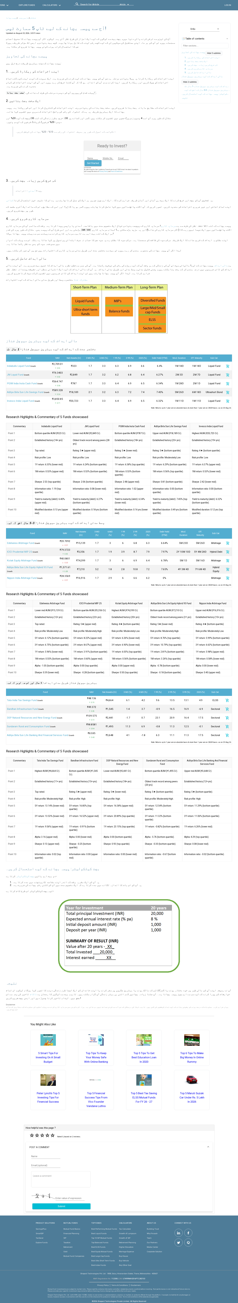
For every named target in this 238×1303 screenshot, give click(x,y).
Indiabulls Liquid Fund (18, 366)
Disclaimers (136, 1285)
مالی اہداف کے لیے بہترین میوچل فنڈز (202, 76)
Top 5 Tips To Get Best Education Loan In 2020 (144, 1057)
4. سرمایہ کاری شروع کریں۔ (199, 68)
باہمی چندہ (23, 18)
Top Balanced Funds (99, 1242)
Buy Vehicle (124, 1260)
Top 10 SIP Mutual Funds (101, 1238)
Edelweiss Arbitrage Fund (20, 543)
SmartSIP (40, 1233)
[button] (119, 1147)
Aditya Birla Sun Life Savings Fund (25, 392)
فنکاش (33, 18)
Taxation (66, 1242)
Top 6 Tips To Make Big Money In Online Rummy (192, 1057)
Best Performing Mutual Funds (104, 1229)
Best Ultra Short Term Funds (103, 1260)
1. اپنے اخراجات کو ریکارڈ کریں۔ (202, 57)
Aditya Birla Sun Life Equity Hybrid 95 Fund (30, 567)
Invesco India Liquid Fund (20, 400)
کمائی (10, 200)
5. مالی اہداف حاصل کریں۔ (198, 72)
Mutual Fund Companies (73, 1256)
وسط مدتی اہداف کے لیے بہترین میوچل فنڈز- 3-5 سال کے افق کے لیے (207, 90)
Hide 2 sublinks (190, 82)
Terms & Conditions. (117, 171)
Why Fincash (152, 1233)
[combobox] (94, 5)
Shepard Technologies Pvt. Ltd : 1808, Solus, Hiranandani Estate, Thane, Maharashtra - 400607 (119, 1273)
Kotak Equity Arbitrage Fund (22, 560)
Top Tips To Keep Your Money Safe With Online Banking (96, 1057)
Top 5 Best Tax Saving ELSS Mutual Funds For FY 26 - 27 (144, 1097)
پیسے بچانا (11, 18)
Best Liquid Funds (99, 1233)
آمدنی (32, 190)
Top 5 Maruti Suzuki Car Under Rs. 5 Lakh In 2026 (192, 1097)
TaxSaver (39, 1238)
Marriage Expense (126, 1251)
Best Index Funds (98, 1265)
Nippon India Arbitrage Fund (22, 578)
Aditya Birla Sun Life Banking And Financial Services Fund (37, 735)
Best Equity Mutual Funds (102, 1251)
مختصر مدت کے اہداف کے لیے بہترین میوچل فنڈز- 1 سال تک (207, 86)
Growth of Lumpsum (127, 1233)
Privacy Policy (103, 171)
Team (149, 1238)
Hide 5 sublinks (214, 53)
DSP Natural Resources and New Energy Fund (31, 717)
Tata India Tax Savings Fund (22, 700)
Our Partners (152, 1242)
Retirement (67, 1247)
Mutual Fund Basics (71, 1229)
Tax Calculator (125, 1229)
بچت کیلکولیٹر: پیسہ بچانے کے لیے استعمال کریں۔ (205, 94)
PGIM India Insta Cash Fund (22, 383)
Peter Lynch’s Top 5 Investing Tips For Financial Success (48, 1097)
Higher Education (126, 1247)
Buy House (123, 1256)
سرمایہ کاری (168, 225)
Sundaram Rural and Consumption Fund (28, 726)
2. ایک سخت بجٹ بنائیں (196, 61)
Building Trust (153, 1229)
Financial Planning (71, 1233)
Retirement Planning (127, 1242)
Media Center (152, 1247)
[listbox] (205, 28)
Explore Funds (42, 1242)
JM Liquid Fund (15, 374)
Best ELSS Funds (98, 1247)
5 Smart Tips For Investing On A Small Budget (48, 1057)
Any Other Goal (125, 1265)
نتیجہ (184, 98)
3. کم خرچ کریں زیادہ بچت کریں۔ (201, 65)
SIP (64, 1238)
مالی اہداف (221, 265)
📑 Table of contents (193, 38)
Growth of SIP (124, 1238)
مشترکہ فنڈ (81, 279)
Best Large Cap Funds (100, 1256)
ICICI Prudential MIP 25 (19, 551)
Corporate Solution (154, 1251)
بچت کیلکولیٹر (25, 876)
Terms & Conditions (119, 1285)
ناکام (33, 994)
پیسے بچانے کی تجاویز (193, 52)
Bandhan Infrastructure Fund (22, 709)
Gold (65, 1251)
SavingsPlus (41, 1229)
